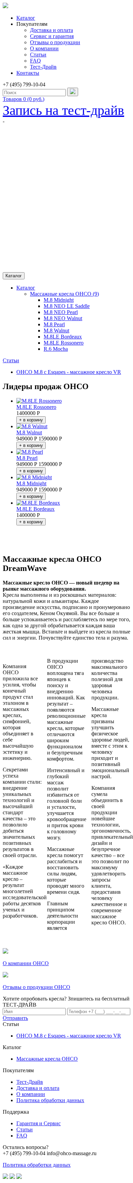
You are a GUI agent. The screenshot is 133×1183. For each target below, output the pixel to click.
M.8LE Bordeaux (63, 337)
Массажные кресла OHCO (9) (64, 294)
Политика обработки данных (50, 1100)
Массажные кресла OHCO (47, 1059)
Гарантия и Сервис (38, 1123)
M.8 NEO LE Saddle (67, 306)
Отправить (15, 1018)
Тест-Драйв (43, 67)
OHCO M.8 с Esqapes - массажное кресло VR (68, 372)
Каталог (25, 18)
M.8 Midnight (59, 300)
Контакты (27, 73)
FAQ (35, 61)
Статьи (38, 54)
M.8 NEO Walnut (63, 318)
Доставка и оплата (51, 30)
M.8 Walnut (56, 330)
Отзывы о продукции (55, 42)
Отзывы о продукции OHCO (36, 987)
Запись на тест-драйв (63, 110)
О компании (44, 48)
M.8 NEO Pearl (61, 312)
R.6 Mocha (56, 349)
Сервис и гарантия (52, 36)
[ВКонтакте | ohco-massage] (5, 1177)
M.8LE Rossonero (64, 343)
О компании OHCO (26, 963)
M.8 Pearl (54, 324)
